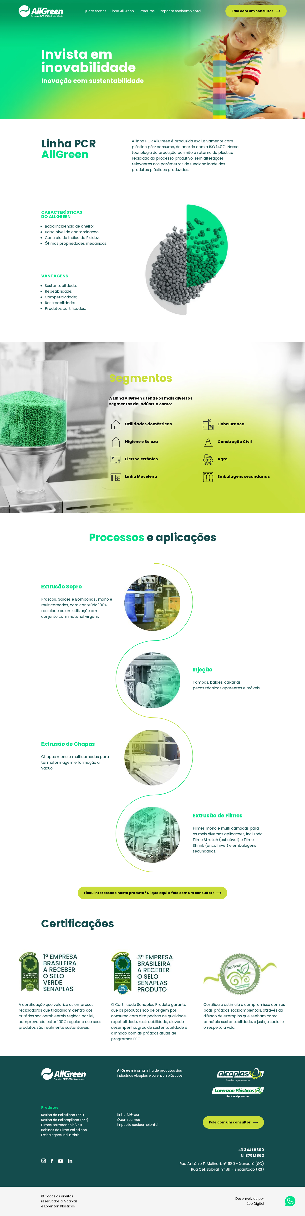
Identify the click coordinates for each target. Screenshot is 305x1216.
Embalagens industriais (60, 1135)
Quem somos (94, 11)
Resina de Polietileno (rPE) (62, 1114)
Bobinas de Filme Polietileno (64, 1130)
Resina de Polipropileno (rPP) (64, 1119)
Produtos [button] (147, 11)
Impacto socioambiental (180, 11)
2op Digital (255, 1203)
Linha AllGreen (122, 11)
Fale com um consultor (252, 11)
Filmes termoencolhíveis (61, 1124)
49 (251, 1150)
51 (252, 1155)
